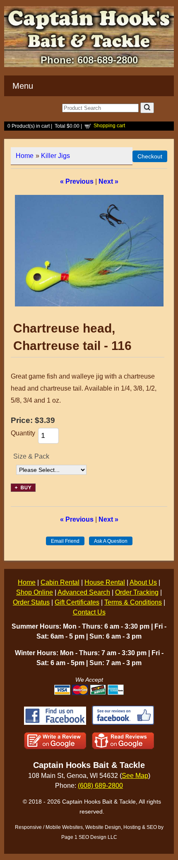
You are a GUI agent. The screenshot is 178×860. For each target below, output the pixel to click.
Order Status (31, 602)
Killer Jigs (55, 155)
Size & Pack (31, 456)
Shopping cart (109, 126)
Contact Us (89, 612)
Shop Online (34, 592)
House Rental (104, 582)
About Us (143, 582)
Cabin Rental (60, 582)
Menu (22, 85)
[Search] (147, 107)
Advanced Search (84, 592)
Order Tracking (137, 592)
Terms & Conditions (133, 602)
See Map (135, 775)
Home (25, 155)
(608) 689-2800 (100, 785)
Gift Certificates (77, 602)
